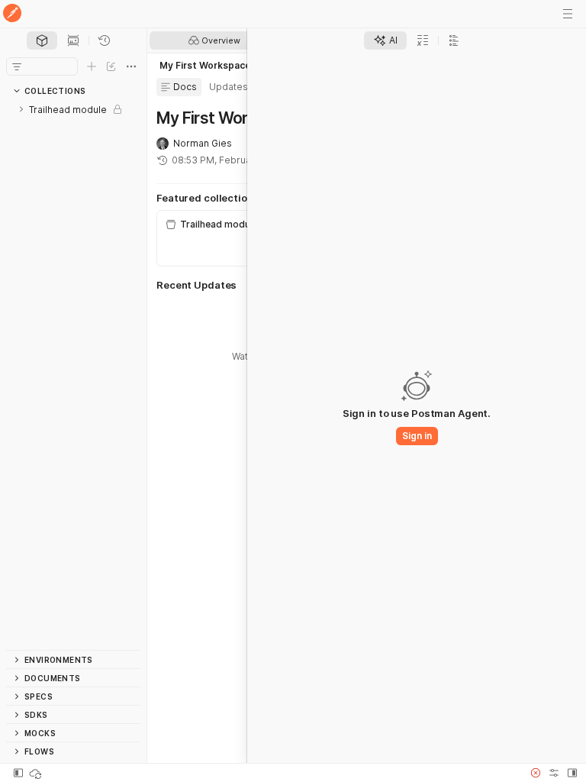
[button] (535, 773)
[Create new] (91, 66)
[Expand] (21, 109)
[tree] (73, 375)
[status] (36, 772)
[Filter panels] (17, 66)
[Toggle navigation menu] (568, 14)
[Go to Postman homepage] (12, 14)
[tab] (42, 40)
